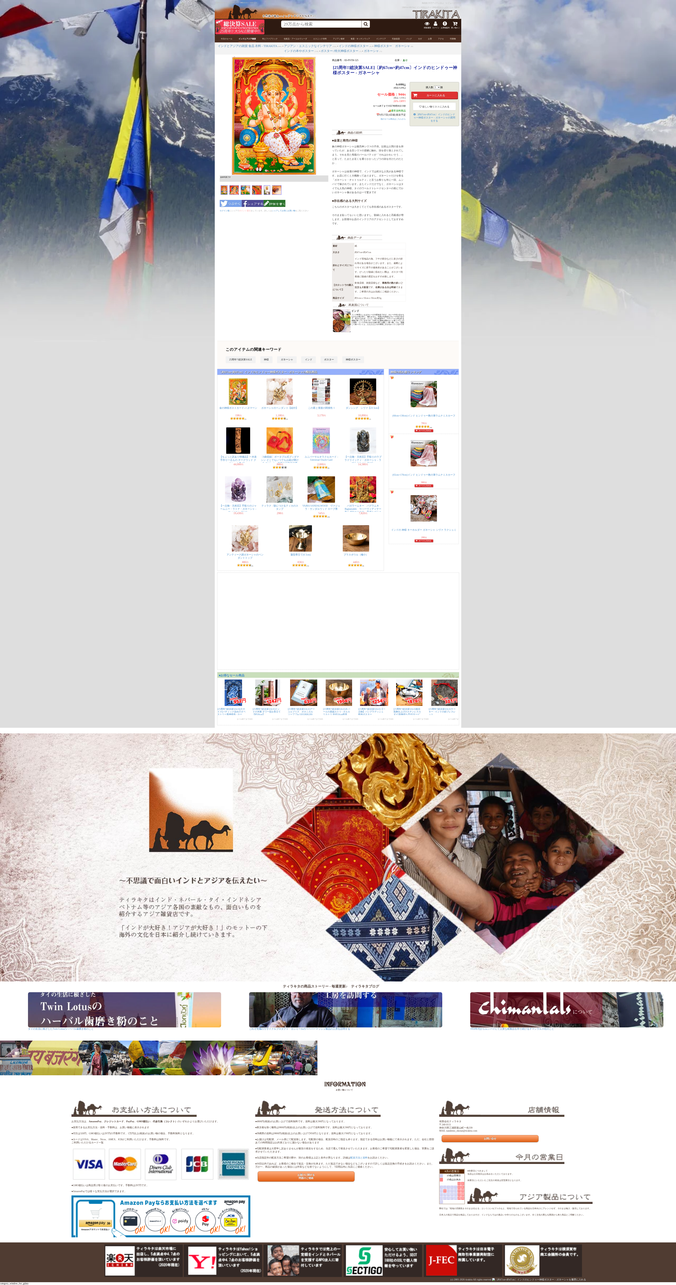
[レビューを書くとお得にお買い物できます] (274, 208)
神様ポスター (353, 359)
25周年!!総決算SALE (240, 359)
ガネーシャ (287, 359)
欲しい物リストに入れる (435, 106)
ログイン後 (224, 211)
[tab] (226, 38)
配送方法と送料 (359, 1157)
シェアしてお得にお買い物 (283, 211)
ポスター (329, 359)
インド (308, 359)
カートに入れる (425, 430)
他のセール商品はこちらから (393, 119)
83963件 (457, 3)
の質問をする (434, 117)
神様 (266, 359)
